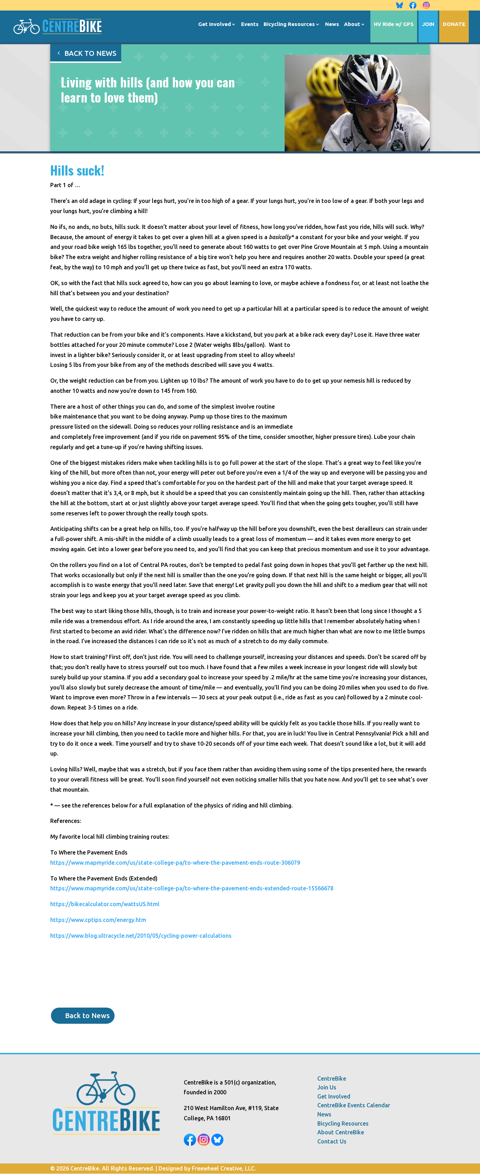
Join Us (326, 1087)
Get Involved (214, 24)
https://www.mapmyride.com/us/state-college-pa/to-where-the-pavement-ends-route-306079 (175, 862)
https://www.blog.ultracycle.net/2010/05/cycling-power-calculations (141, 935)
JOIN (428, 24)
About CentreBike (340, 1132)
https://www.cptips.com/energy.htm (98, 920)
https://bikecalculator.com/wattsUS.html (105, 904)
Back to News (90, 53)
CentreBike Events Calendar (353, 1105)
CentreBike (331, 1079)
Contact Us (331, 1142)
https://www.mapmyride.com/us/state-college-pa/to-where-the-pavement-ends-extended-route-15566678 (191, 888)
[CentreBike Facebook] (190, 1144)
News (332, 24)
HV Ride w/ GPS (394, 24)
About (352, 24)
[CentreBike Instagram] (203, 1144)
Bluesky (399, 5)
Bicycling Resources (289, 24)
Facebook (412, 5)
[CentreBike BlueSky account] (217, 1144)
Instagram (426, 5)
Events (250, 24)
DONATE (454, 24)
